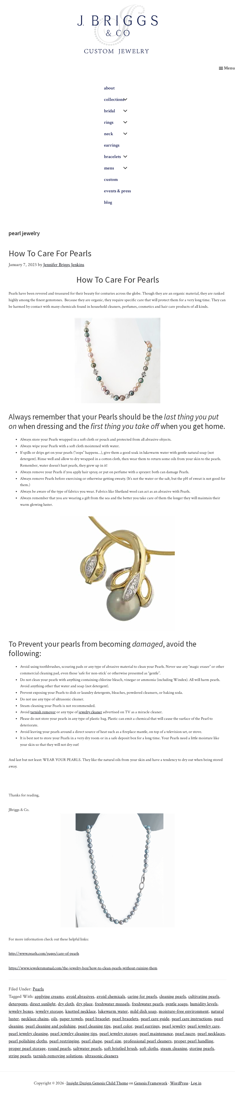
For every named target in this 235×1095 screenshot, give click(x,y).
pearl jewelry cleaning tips (73, 1034)
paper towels (71, 1019)
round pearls (59, 1049)
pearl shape (91, 1041)
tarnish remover (43, 712)
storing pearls (201, 1049)
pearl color (122, 1026)
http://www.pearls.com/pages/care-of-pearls (44, 953)
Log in (196, 1083)
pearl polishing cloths (28, 1041)
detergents (18, 1004)
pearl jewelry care (203, 1026)
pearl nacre (185, 1034)
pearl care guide (155, 1019)
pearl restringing (64, 1041)
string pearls (20, 1056)
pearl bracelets (125, 1019)
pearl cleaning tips (94, 1026)
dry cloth (66, 1004)
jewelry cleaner (90, 712)
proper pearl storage (27, 1049)
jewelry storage (49, 1011)
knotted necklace (80, 1011)
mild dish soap (143, 1011)
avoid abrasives (80, 997)
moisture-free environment (184, 1011)
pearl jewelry (173, 1026)
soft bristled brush (120, 1049)
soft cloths (149, 1049)
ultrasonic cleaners (101, 1056)
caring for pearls (142, 997)
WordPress (179, 1083)
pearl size (112, 1041)
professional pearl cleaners (148, 1041)
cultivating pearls (203, 997)
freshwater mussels (112, 1004)
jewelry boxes (21, 1011)
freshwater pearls (147, 1004)
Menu (229, 68)
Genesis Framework (150, 1083)
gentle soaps (177, 1004)
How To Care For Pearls (50, 253)
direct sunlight (43, 1004)
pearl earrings (147, 1026)
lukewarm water (113, 1011)
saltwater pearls (87, 1049)
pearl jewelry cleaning (28, 1034)
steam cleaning (173, 1049)
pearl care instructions (192, 1019)
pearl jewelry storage (118, 1034)
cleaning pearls (172, 997)
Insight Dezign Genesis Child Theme (97, 1083)
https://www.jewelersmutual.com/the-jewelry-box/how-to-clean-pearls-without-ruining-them (83, 968)
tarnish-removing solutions (58, 1056)
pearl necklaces (211, 1034)
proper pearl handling (193, 1041)
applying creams (49, 997)
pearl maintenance (156, 1034)
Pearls (38, 989)
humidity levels (204, 1004)
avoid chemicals (111, 997)
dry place (84, 1004)
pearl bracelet (97, 1019)
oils (54, 1019)
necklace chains (35, 1019)
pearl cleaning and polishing (51, 1026)
